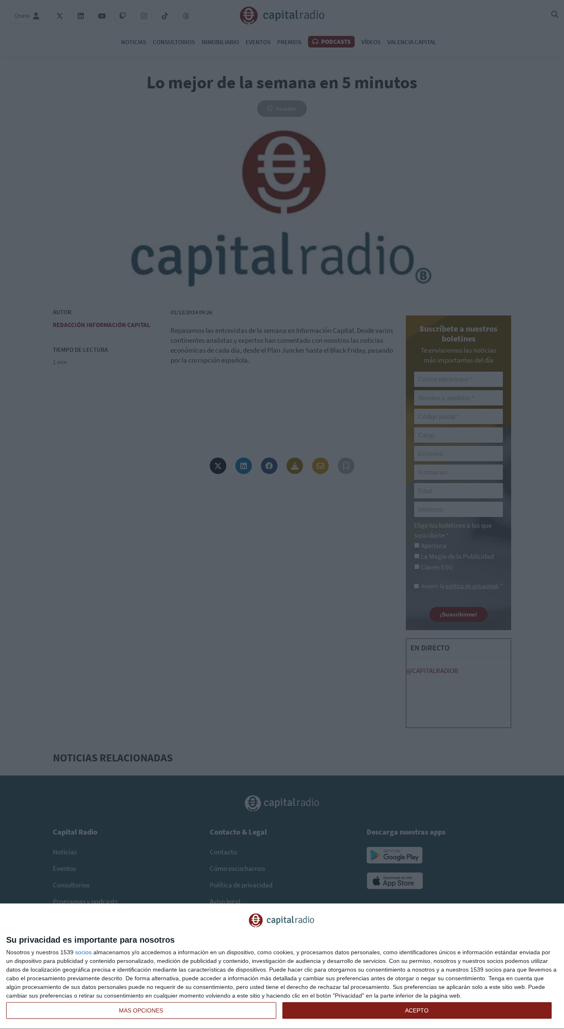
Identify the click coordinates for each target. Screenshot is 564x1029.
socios (83, 952)
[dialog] (282, 966)
